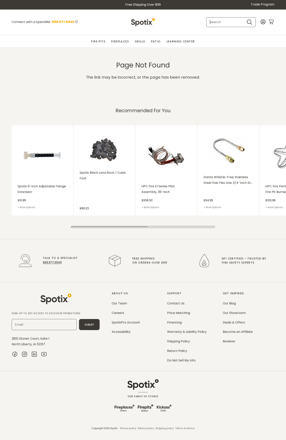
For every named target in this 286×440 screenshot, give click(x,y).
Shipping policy (164, 428)
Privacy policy (128, 428)
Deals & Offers (234, 322)
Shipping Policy (178, 341)
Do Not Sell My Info (181, 360)
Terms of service (185, 428)
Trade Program (262, 4)
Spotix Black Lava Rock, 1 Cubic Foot (103, 175)
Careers (118, 313)
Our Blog (229, 303)
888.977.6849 (52, 262)
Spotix (114, 428)
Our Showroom (234, 313)
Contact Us (175, 303)
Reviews (229, 341)
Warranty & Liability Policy (187, 332)
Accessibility (121, 332)
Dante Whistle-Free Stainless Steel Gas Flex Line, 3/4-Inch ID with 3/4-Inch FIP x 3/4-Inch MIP (228, 180)
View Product (19, 127)
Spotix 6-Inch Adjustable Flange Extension (42, 189)
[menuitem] (98, 41)
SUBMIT (89, 325)
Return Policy (177, 351)
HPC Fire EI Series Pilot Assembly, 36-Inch (158, 189)
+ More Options (26, 207)
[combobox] (228, 22)
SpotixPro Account (126, 322)
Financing (174, 322)
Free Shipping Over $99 (143, 4)
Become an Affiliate (238, 332)
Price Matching (178, 313)
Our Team (119, 303)
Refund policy (146, 428)
